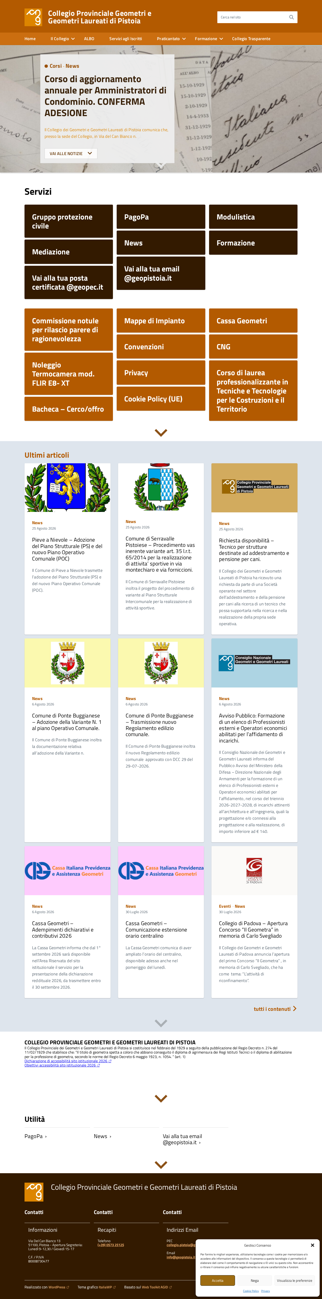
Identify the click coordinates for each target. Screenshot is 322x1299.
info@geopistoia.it (181, 1257)
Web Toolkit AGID (155, 1287)
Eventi (225, 906)
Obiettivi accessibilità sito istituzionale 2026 (60, 1065)
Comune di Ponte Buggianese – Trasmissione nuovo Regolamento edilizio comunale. (160, 724)
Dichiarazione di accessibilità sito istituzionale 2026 (66, 1061)
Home (30, 38)
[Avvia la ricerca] (291, 17)
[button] (312, 1245)
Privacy (265, 1291)
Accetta (217, 1280)
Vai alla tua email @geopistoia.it (182, 1139)
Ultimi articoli (47, 454)
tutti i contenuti (273, 1009)
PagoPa (34, 1136)
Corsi (56, 66)
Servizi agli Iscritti (125, 38)
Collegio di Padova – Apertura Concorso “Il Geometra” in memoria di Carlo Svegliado (253, 929)
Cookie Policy (251, 1291)
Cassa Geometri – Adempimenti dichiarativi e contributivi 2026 (63, 929)
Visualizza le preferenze (294, 1280)
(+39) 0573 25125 (111, 1245)
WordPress (57, 1287)
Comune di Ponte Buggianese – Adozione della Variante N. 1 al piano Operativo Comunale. (67, 721)
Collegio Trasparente (251, 38)
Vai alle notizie (66, 153)
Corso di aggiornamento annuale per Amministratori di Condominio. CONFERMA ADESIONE (105, 96)
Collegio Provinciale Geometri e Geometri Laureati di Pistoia (99, 16)
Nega (255, 1280)
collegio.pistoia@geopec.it (187, 1245)
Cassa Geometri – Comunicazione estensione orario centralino (156, 929)
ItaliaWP (105, 1287)
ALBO (89, 38)
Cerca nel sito (231, 17)
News (72, 66)
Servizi (38, 191)
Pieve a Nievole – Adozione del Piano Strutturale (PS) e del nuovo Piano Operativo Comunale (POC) (67, 549)
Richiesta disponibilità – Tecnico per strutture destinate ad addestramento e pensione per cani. (254, 549)
